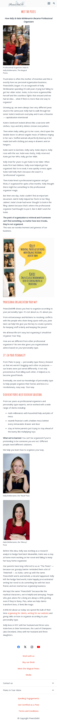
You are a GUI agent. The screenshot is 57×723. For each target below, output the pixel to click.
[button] (49, 3)
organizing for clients (17, 613)
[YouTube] (38, 647)
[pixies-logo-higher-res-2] (17, 3)
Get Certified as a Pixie (28, 704)
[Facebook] (18, 647)
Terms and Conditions (29, 711)
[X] (25, 647)
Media (28, 674)
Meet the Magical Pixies (28, 668)
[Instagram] (31, 647)
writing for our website (38, 613)
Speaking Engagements (28, 698)
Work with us (28, 656)
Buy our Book (28, 662)
